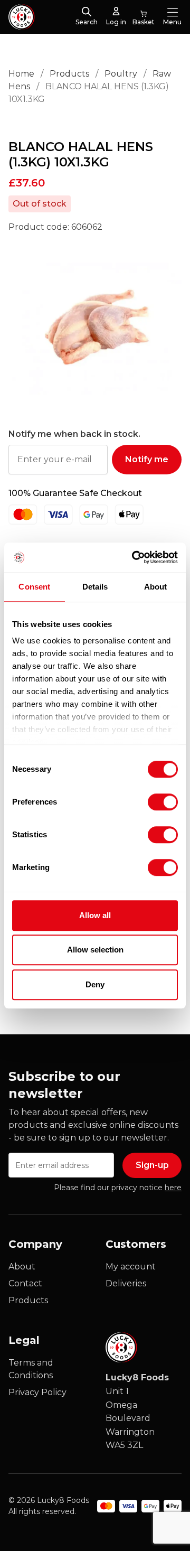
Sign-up (152, 1165)
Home (21, 74)
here (173, 1187)
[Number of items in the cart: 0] (143, 17)
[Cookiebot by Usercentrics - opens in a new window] (134, 557)
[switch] (154, 799)
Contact (25, 1283)
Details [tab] (95, 586)
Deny (95, 984)
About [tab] (155, 586)
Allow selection (95, 949)
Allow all (95, 915)
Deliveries (126, 1283)
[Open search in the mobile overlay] (86, 12)
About (21, 1267)
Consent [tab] (34, 586)
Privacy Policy (37, 1392)
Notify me (146, 459)
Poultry (120, 74)
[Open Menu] (172, 12)
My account (131, 1267)
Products (69, 74)
